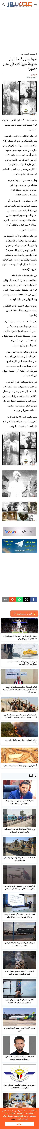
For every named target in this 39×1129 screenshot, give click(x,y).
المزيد (13, 1119)
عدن (21, 54)
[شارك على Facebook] (33, 599)
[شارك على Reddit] (12, 599)
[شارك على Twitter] (26, 599)
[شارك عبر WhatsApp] (19, 599)
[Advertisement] (19, 29)
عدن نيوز (34, 75)
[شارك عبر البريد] (5, 599)
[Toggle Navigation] (36, 4)
